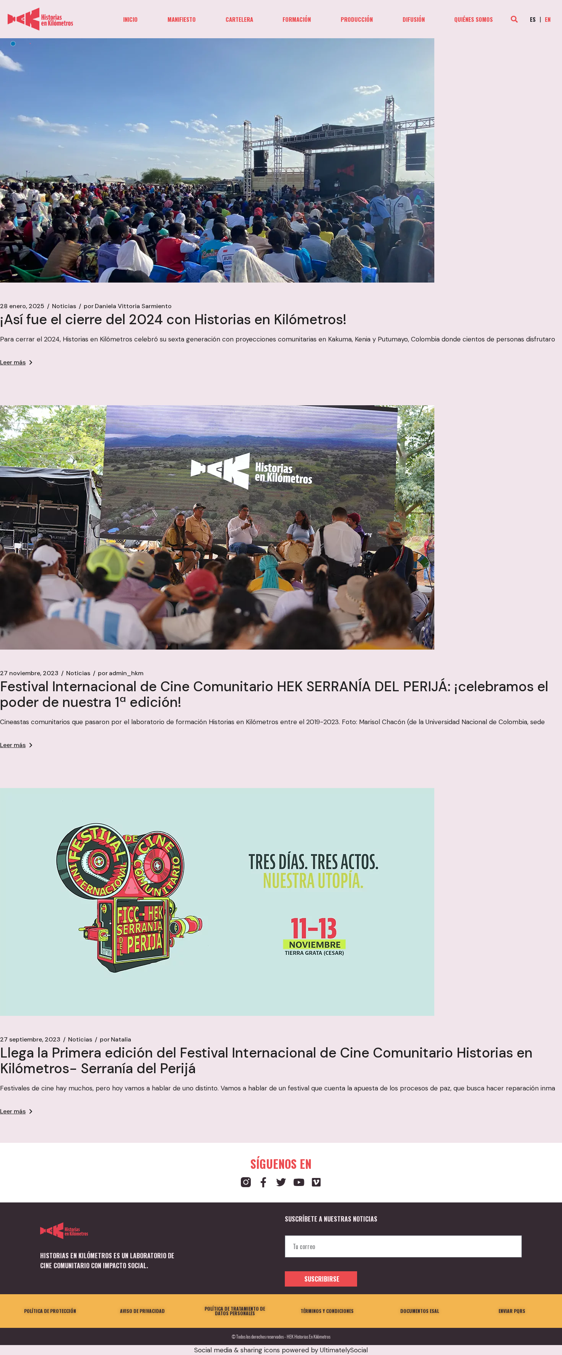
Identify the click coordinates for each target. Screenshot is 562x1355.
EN (548, 19)
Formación (297, 19)
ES (533, 19)
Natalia (115, 1039)
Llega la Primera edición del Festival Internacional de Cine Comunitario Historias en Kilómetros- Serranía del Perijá (266, 1060)
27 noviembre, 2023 (29, 673)
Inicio (130, 19)
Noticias (64, 306)
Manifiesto (181, 19)
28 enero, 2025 (22, 306)
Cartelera (239, 19)
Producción (357, 19)
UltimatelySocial (344, 1350)
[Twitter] (281, 1182)
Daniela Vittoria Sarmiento (128, 306)
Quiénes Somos (473, 19)
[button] (514, 19)
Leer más (13, 362)
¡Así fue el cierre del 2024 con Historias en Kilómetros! (173, 319)
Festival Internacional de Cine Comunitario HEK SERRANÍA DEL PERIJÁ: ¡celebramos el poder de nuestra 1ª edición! (274, 694)
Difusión (414, 19)
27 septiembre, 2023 (30, 1039)
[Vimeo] (316, 1182)
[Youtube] (299, 1182)
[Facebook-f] (263, 1182)
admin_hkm (120, 673)
